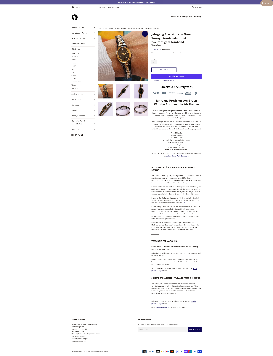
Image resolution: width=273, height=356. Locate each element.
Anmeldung (101, 7)
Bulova (73, 60)
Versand (165, 53)
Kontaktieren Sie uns (162, 307)
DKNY (73, 66)
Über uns (83, 129)
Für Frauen (83, 105)
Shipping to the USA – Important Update (85, 334)
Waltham (74, 88)
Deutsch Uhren (83, 27)
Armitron (74, 56)
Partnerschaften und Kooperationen (84, 324)
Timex (73, 85)
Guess (73, 79)
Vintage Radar (90, 351)
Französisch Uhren (83, 33)
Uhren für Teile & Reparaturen (83, 122)
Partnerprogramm (77, 327)
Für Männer (83, 99)
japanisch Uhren (83, 38)
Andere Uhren (83, 94)
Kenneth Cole (76, 82)
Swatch (83, 110)
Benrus (74, 63)
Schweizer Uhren (78, 43)
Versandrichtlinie (77, 331)
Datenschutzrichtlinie (79, 336)
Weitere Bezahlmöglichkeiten (164, 81)
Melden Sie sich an (114, 7)
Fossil (73, 72)
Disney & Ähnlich (83, 116)
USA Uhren (83, 49)
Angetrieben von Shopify (101, 351)
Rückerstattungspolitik (79, 329)
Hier (183, 203)
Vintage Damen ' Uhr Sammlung (177, 156)
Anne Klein (75, 53)
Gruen (73, 76)
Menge (153, 59)
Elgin (73, 69)
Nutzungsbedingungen (79, 339)
